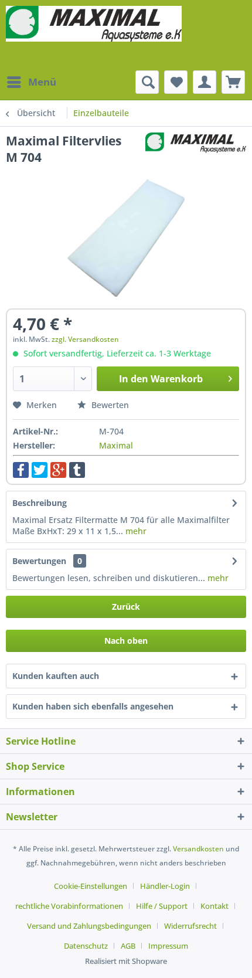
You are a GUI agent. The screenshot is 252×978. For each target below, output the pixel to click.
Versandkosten (198, 849)
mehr (135, 530)
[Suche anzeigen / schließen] (147, 82)
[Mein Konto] (204, 82)
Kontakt (214, 906)
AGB (128, 945)
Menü (42, 82)
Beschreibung (39, 502)
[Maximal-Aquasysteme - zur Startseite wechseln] (94, 35)
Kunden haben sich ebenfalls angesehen (92, 706)
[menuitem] (31, 82)
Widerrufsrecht (190, 926)
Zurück (126, 606)
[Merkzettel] (176, 82)
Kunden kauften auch (55, 675)
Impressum (168, 945)
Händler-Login (165, 886)
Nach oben (126, 640)
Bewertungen (39, 560)
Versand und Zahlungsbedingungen (89, 926)
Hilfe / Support (162, 906)
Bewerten (109, 404)
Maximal (116, 445)
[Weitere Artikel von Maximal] (195, 143)
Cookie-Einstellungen (90, 886)
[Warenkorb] (233, 82)
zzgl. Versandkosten (85, 339)
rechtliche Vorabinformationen (69, 906)
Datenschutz (86, 945)
